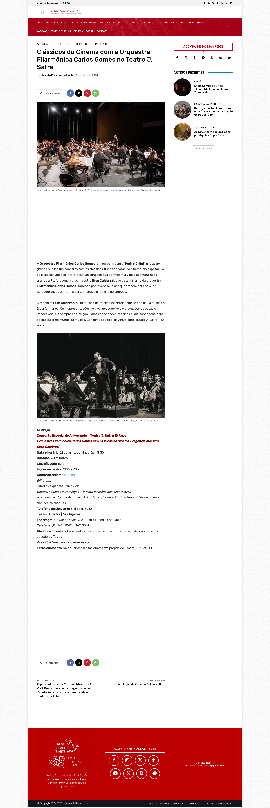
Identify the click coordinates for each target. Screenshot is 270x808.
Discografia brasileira (207, 104)
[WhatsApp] (226, 3)
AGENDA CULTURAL (50, 44)
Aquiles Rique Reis (204, 128)
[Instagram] (209, 3)
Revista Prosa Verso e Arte (58, 75)
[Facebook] (204, 3)
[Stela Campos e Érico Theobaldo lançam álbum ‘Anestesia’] (182, 87)
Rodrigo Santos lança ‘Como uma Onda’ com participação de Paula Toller (213, 111)
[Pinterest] (87, 93)
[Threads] (231, 3)
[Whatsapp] (211, 57)
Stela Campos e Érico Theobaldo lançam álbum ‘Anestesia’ (211, 89)
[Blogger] (220, 57)
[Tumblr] (217, 3)
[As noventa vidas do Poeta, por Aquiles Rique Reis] (182, 132)
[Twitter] (140, 760)
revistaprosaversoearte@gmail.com (203, 765)
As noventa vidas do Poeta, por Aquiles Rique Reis (212, 133)
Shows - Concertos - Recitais (85, 44)
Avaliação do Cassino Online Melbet (141, 684)
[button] (228, 27)
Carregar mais (202, 148)
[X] (222, 3)
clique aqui (69, 475)
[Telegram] (213, 3)
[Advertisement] (101, 227)
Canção (198, 82)
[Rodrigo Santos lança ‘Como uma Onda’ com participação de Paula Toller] (182, 110)
